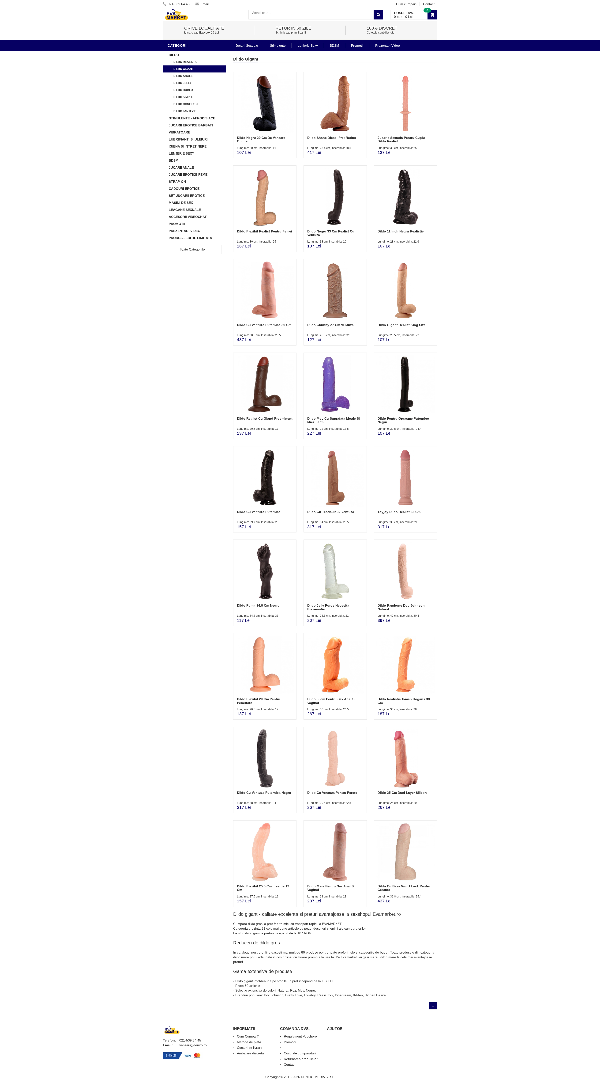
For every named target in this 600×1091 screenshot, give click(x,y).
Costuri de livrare (249, 1047)
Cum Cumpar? (248, 1036)
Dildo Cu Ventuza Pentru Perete (332, 792)
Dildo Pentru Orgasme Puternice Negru (403, 420)
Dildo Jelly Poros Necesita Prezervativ (328, 607)
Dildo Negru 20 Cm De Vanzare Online (261, 139)
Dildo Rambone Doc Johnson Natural (401, 607)
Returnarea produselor (301, 1059)
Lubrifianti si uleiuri (188, 139)
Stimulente (278, 45)
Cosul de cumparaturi (300, 1053)
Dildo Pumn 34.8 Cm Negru (258, 605)
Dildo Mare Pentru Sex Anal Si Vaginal (331, 888)
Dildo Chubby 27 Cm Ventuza (330, 325)
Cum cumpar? (406, 4)
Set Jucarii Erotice (187, 196)
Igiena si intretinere (187, 146)
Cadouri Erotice (184, 188)
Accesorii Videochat (188, 217)
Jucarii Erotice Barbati (191, 125)
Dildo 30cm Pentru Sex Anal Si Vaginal (331, 700)
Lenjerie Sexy (181, 153)
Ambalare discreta (250, 1053)
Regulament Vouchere (300, 1036)
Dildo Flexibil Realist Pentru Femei (264, 231)
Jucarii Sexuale (247, 45)
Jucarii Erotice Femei (188, 174)
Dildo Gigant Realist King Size (402, 325)
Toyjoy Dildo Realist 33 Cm (399, 512)
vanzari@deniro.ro (193, 1045)
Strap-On (177, 181)
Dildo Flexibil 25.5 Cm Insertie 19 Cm (263, 888)
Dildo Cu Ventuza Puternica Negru (264, 792)
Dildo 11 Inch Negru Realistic (401, 231)
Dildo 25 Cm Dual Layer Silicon (402, 792)
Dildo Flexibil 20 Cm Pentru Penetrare (258, 700)
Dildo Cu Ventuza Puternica (259, 512)
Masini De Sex (181, 203)
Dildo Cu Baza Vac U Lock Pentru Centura (404, 888)
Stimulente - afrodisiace (192, 118)
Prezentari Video (184, 231)
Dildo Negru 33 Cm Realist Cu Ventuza (330, 233)
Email (204, 4)
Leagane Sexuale (185, 210)
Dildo (174, 55)
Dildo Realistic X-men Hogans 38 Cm (404, 700)
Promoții (357, 45)
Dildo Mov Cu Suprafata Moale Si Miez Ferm (333, 420)
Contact (429, 4)
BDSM (173, 160)
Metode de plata (249, 1042)
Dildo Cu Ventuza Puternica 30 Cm (264, 325)
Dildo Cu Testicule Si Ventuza (330, 512)
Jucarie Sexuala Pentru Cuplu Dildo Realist (401, 139)
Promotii (177, 224)
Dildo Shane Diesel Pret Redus (331, 138)
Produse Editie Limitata (190, 238)
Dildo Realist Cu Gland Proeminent (264, 418)
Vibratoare (179, 132)
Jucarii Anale (181, 167)
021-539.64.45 (179, 4)
